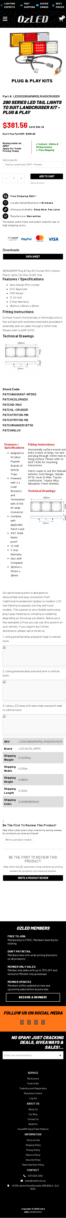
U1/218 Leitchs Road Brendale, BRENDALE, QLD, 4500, (35, 1187)
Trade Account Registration (33, 1088)
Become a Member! (33, 997)
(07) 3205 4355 (35, 1175)
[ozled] (33, 19)
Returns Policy (33, 1154)
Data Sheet (33, 256)
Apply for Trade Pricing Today (12, 149)
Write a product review (18, 839)
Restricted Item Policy (33, 1164)
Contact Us (33, 1119)
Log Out (33, 1098)
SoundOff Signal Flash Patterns (33, 1129)
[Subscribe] (59, 1055)
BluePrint (33, 1124)
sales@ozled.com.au (35, 1180)
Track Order (33, 1083)
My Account (33, 1078)
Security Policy (33, 1159)
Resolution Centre (33, 1093)
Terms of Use (33, 1140)
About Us (33, 1109)
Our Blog (33, 1114)
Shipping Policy (33, 1145)
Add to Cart (46, 176)
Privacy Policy (33, 1150)
